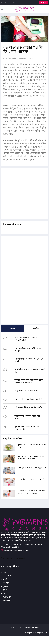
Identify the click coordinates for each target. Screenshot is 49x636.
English (43, 3)
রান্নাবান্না (5, 590)
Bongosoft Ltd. (41, 633)
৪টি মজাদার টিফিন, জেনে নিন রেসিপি (28, 407)
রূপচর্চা (5, 579)
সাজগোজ (6, 583)
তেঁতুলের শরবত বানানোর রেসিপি (26, 390)
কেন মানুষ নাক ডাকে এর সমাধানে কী (31, 479)
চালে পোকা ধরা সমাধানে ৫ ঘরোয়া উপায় (30, 399)
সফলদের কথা (7, 600)
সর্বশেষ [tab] (12, 328)
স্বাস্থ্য (4, 572)
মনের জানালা (7, 576)
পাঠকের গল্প (7, 597)
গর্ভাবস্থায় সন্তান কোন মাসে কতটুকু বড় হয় (32, 467)
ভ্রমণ (4, 593)
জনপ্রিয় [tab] (36, 328)
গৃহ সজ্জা (5, 586)
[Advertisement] (24, 193)
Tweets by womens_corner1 (13, 558)
